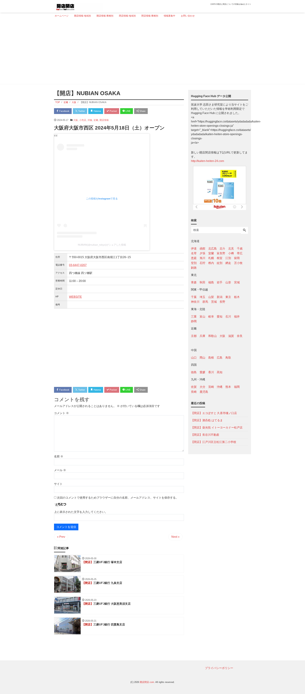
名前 (58, 456)
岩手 (219, 282)
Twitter (81, 111)
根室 (219, 258)
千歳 (240, 248)
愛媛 (202, 372)
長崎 (194, 391)
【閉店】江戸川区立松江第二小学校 (213, 441)
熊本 (228, 386)
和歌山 (212, 335)
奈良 (240, 335)
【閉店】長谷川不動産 (205, 434)
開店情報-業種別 (105, 15)
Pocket (113, 111)
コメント (61, 413)
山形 (228, 282)
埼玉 (202, 296)
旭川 (202, 258)
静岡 (194, 321)
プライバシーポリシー (219, 668)
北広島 (212, 248)
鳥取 (228, 357)
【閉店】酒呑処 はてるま (207, 420)
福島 (211, 282)
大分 (202, 386)
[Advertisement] (151, 52)
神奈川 (195, 301)
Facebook (64, 111)
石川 (228, 316)
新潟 (219, 296)
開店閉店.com (147, 682)
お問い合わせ (188, 15)
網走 (228, 262)
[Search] (244, 230)
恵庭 (194, 258)
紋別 (219, 262)
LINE (128, 111)
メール (60, 470)
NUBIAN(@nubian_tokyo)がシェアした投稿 (102, 244)
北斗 (222, 248)
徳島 (194, 372)
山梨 (211, 296)
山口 (194, 357)
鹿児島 (204, 391)
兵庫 (202, 335)
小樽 (231, 253)
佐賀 (194, 386)
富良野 (221, 253)
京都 (194, 335)
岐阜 (211, 316)
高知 (219, 372)
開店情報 (104, 120)
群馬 (205, 301)
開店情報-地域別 (82, 15)
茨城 (214, 301)
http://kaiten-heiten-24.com (207, 160)
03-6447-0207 (78, 265)
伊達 (194, 248)
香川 (211, 372)
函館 (202, 248)
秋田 (202, 282)
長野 (222, 301)
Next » (175, 536)
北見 (231, 248)
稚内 (211, 262)
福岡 (237, 386)
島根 (211, 357)
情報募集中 (169, 15)
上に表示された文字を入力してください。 (81, 511)
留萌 (237, 258)
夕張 (202, 253)
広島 (219, 357)
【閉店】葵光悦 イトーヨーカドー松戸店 (217, 427)
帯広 (240, 253)
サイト (58, 483)
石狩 (202, 262)
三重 (194, 316)
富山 (202, 316)
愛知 (219, 316)
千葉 (194, 296)
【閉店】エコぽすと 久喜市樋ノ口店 (214, 412)
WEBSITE (75, 296)
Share (142, 111)
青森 (194, 282)
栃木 (237, 296)
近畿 (96, 120)
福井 (237, 316)
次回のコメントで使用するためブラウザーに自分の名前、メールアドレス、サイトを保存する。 (117, 497)
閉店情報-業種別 (149, 15)
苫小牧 (238, 262)
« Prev (61, 536)
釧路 (194, 267)
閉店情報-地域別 (127, 15)
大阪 (75, 120)
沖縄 (219, 386)
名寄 (194, 253)
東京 (228, 296)
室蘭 (211, 253)
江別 (228, 258)
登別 (194, 262)
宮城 (237, 282)
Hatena (97, 111)
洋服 (90, 120)
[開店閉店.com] (78, 6)
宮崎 (211, 386)
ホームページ (61, 15)
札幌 (211, 258)
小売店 (82, 120)
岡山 (202, 357)
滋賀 (231, 335)
